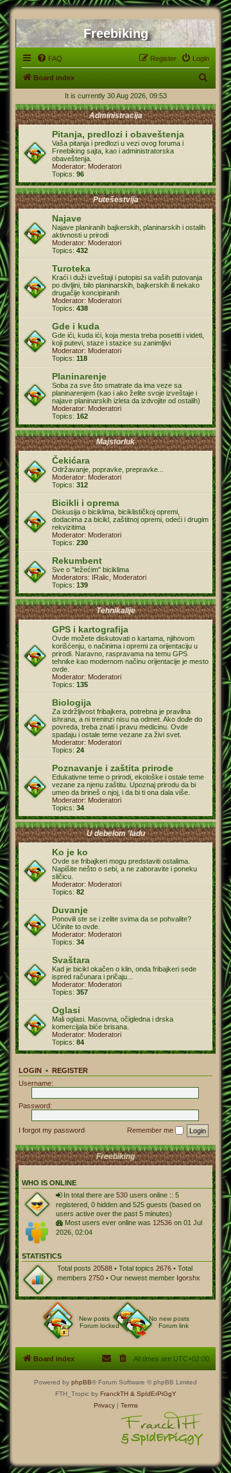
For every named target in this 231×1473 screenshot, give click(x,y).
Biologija (71, 702)
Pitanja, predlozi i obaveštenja (118, 134)
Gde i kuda (75, 326)
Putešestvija (116, 199)
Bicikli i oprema (85, 503)
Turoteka (71, 268)
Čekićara (71, 460)
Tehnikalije (115, 610)
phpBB (81, 1382)
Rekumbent (77, 560)
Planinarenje (79, 376)
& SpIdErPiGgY (153, 1393)
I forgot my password (52, 1130)
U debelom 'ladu (116, 833)
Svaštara (71, 960)
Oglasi (66, 1010)
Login (30, 1070)
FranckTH (114, 1393)
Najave (66, 218)
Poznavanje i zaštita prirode (112, 768)
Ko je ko (70, 852)
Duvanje (70, 910)
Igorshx (188, 1278)
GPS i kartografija (90, 629)
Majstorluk (115, 441)
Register (70, 1070)
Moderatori (104, 166)
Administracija (115, 115)
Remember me (151, 1130)
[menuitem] (49, 58)
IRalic (100, 577)
